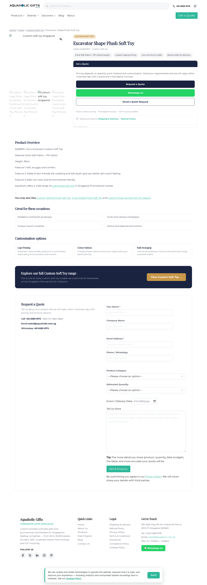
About (71, 15)
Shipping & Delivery (108, 119)
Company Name (116, 320)
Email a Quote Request (135, 101)
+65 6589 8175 (183, 6)
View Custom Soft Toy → (166, 277)
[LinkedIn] (37, 555)
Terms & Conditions (120, 536)
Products (82, 532)
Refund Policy (128, 119)
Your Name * (113, 306)
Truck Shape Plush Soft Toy (87, 197)
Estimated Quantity (117, 384)
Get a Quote (186, 15)
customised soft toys (63, 185)
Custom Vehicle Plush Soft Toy (54, 197)
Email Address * (115, 338)
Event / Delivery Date (119, 401)
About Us (83, 528)
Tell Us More (114, 408)
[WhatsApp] (195, 6)
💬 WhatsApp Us (153, 548)
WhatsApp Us (135, 92)
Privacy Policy (153, 476)
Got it (153, 575)
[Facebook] (23, 555)
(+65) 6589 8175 (153, 533)
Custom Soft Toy (84, 36)
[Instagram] (44, 555)
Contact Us (84, 543)
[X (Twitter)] (30, 555)
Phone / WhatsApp (117, 352)
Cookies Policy (117, 547)
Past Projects (85, 536)
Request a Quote (135, 84)
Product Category (116, 370)
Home (81, 524)
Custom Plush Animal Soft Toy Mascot (129, 197)
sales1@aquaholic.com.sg (42, 323)
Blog (61, 15)
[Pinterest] (51, 555)
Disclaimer (115, 539)
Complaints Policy (119, 543)
